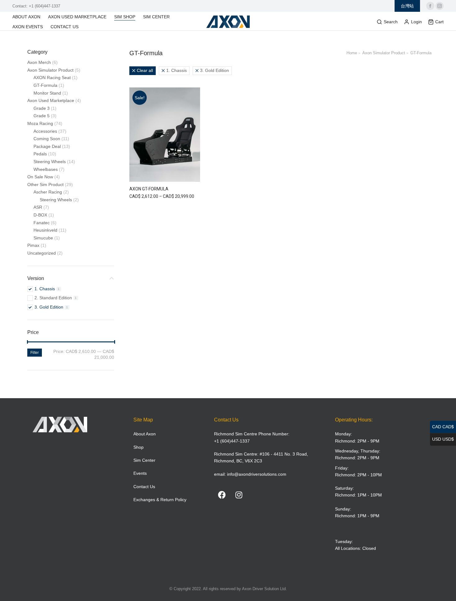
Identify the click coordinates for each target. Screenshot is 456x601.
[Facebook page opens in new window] (430, 6)
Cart (439, 21)
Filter (34, 352)
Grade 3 (42, 108)
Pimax (33, 245)
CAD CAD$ (443, 426)
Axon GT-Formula (148, 188)
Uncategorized (41, 253)
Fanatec (42, 222)
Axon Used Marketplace (50, 100)
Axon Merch (39, 62)
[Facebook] (222, 494)
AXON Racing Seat (52, 77)
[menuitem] (29, 16)
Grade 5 (42, 115)
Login (416, 21)
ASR (38, 207)
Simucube (43, 237)
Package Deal (47, 146)
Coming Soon (47, 138)
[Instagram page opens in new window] (440, 6)
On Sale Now (40, 176)
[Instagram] (239, 494)
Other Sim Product (45, 184)
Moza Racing (40, 123)
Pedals (40, 153)
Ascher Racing (48, 191)
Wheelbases (46, 169)
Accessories (45, 131)
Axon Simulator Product (50, 70)
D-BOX (40, 214)
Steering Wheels (50, 161)
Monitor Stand (47, 93)
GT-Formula (45, 85)
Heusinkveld (45, 230)
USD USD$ (443, 439)
